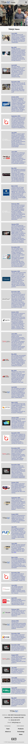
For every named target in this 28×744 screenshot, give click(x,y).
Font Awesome (20, 742)
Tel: (14, 720)
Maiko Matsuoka (12, 742)
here (15, 552)
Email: (14, 722)
